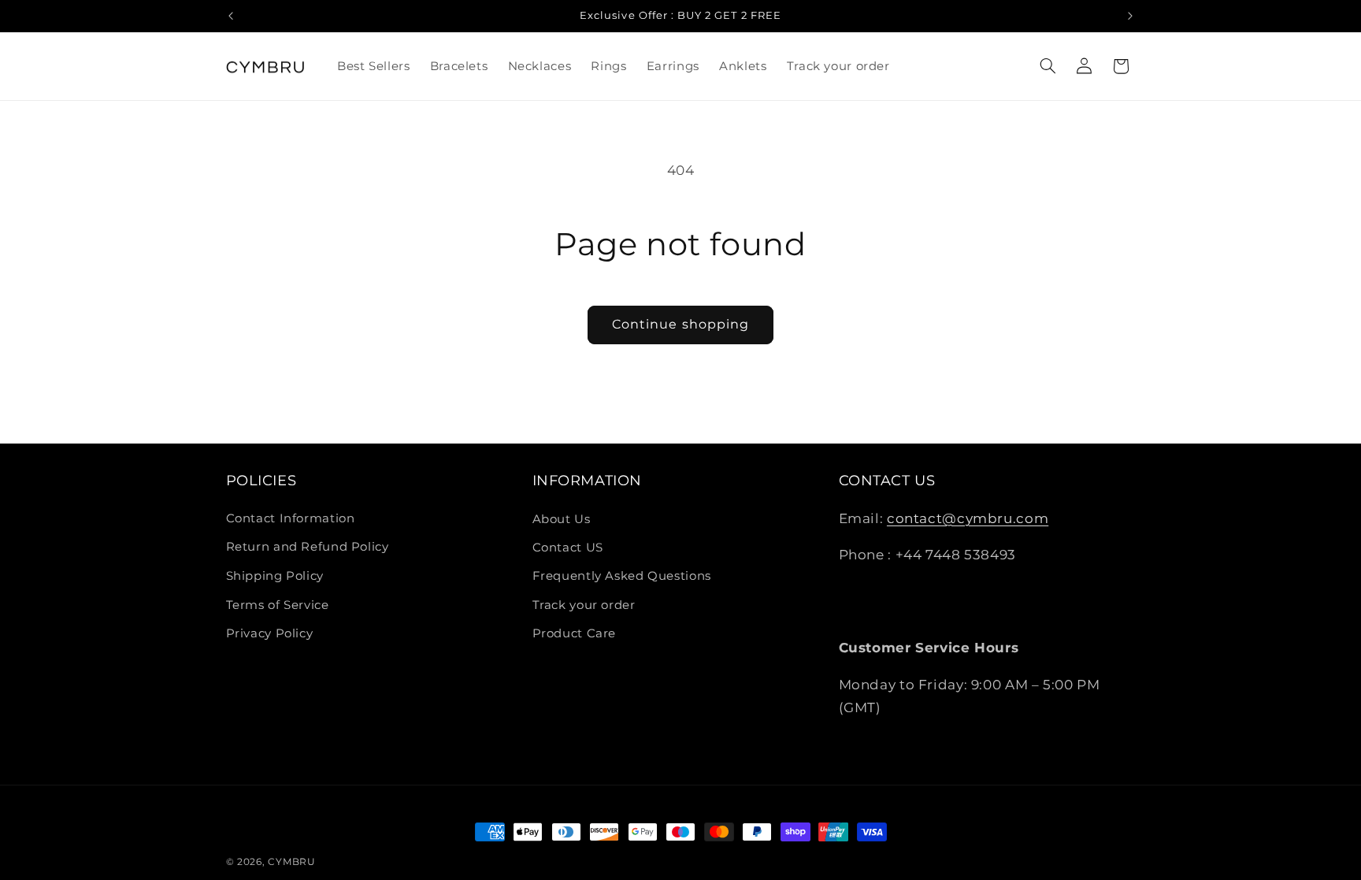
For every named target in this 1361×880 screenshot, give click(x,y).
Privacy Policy (269, 633)
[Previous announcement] (230, 16)
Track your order (584, 605)
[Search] (1047, 66)
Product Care (574, 633)
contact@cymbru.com (967, 518)
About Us (561, 519)
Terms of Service (277, 605)
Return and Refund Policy (307, 547)
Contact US (567, 547)
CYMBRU (291, 861)
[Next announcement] (1130, 16)
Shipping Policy (275, 576)
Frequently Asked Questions (621, 576)
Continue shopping (680, 324)
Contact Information (290, 519)
